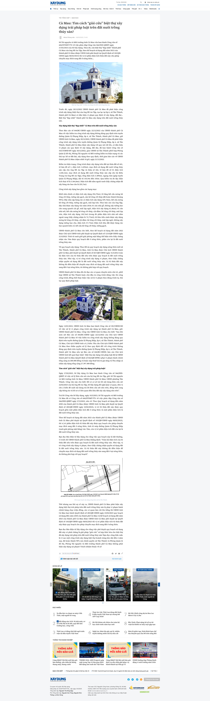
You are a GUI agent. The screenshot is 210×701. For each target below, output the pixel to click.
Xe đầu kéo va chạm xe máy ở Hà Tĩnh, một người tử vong (145, 597)
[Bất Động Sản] (136, 688)
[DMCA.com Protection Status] (144, 692)
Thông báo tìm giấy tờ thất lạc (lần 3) (77, 671)
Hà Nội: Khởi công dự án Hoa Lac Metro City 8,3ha (141, 614)
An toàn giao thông (143, 5)
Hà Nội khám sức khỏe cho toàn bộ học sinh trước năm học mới (106, 623)
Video (146, 9)
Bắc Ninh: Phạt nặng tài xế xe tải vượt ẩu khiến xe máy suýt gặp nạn (141, 623)
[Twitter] (116, 554)
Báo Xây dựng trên (67, 553)
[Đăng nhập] (145, 2)
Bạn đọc (75, 18)
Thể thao (118, 9)
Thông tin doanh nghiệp (63, 640)
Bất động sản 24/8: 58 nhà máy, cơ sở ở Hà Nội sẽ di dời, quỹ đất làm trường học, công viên (71, 623)
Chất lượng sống (96, 9)
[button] (159, 584)
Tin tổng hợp (64, 18)
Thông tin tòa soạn (152, 679)
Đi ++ (140, 9)
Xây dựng (63, 9)
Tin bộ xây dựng (155, 5)
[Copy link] (122, 554)
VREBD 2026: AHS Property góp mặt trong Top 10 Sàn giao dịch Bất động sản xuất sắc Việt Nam (91, 662)
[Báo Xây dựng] (58, 3)
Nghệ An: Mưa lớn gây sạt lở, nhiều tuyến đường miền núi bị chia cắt (106, 632)
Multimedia (153, 9)
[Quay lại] (60, 553)
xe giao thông (121, 5)
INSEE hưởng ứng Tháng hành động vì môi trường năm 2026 (144, 661)
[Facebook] (113, 554)
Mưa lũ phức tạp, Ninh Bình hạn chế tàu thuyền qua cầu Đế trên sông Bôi (142, 632)
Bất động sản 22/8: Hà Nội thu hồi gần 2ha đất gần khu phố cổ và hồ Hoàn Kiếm (65, 595)
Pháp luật (86, 9)
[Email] (119, 554)
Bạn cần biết (58, 671)
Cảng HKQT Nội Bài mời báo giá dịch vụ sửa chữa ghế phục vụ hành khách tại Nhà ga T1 (118, 662)
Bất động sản (131, 5)
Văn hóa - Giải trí (108, 9)
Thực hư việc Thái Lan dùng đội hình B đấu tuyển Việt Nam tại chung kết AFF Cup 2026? (106, 614)
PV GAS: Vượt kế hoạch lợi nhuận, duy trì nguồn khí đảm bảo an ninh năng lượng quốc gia (120, 671)
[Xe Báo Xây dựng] (153, 687)
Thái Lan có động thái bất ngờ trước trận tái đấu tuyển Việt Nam (71, 632)
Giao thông (71, 9)
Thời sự (55, 9)
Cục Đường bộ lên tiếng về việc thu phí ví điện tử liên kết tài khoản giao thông (118, 597)
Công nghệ (126, 9)
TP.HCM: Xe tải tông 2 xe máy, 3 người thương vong (92, 598)
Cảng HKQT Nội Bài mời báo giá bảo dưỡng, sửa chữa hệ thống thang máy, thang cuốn (65, 662)
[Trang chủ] (51, 8)
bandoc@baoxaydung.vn (99, 691)
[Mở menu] (159, 9)
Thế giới (134, 9)
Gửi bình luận (116, 559)
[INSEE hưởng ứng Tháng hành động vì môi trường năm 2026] (145, 650)
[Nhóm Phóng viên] (60, 37)
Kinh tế (79, 9)
